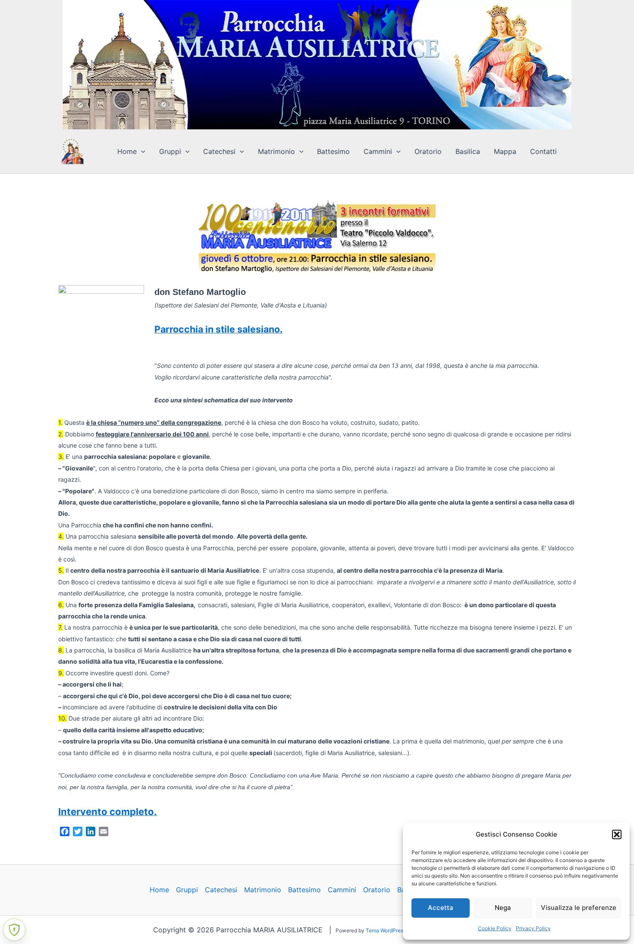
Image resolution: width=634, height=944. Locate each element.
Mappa (505, 151)
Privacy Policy (533, 928)
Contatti (543, 151)
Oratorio (428, 151)
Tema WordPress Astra (393, 930)
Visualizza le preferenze (578, 907)
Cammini (378, 151)
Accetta (440, 907)
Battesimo (333, 151)
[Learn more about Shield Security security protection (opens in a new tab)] (14, 929)
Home (127, 151)
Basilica (467, 151)
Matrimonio (276, 151)
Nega (503, 907)
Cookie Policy (495, 928)
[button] (616, 834)
